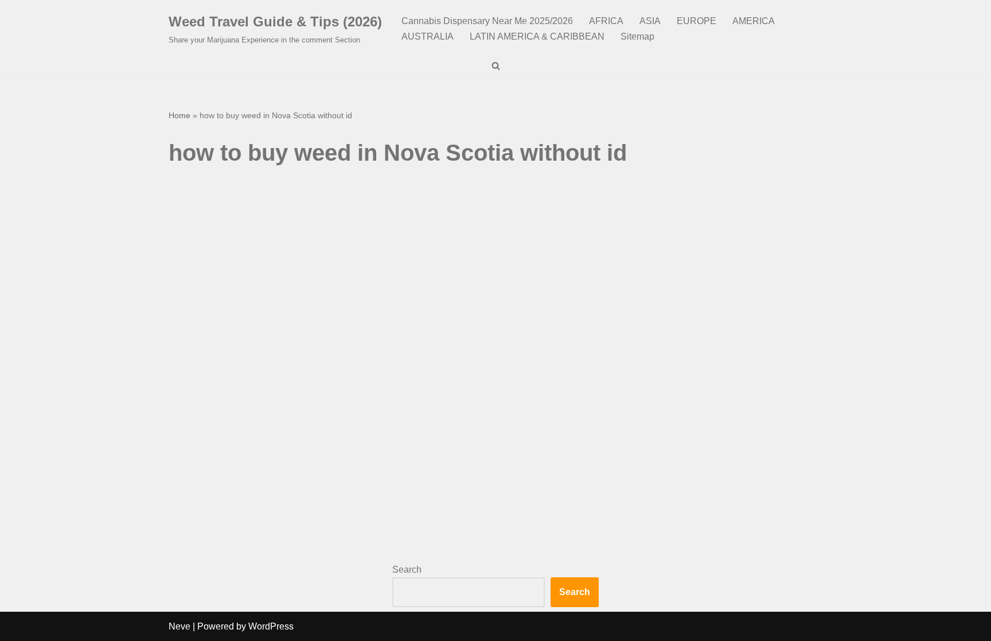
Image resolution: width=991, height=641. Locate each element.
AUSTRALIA (427, 36)
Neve (179, 626)
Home (179, 115)
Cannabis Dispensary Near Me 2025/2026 (487, 21)
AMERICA (753, 21)
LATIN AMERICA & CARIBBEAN (537, 36)
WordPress (271, 626)
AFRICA (606, 21)
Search (407, 569)
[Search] (495, 65)
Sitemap (637, 36)
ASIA (650, 21)
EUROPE (696, 21)
